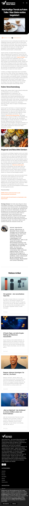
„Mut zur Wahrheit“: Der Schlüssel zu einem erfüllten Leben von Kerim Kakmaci (14, 411)
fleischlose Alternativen (18, 164)
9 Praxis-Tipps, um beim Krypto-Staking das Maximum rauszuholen (13, 334)
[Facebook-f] (3, 464)
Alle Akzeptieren (6, 503)
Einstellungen (4, 494)
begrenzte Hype (21, 57)
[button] (23, 3)
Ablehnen (14, 503)
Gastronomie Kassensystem (12, 115)
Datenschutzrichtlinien (17, 498)
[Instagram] (5, 464)
